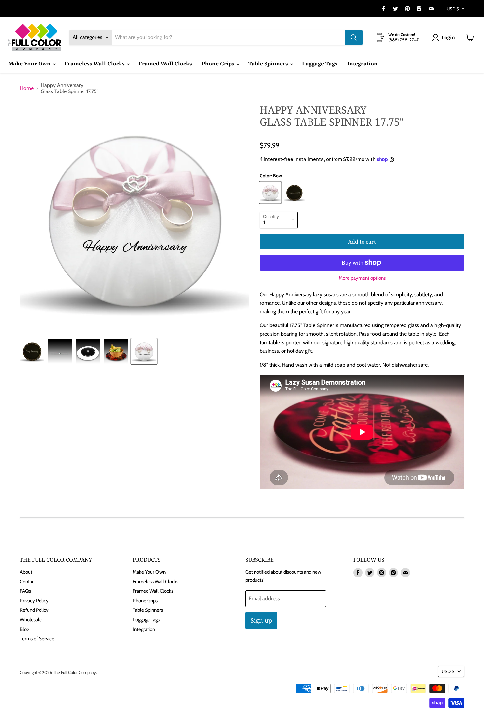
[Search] (354, 37)
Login (448, 37)
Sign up (261, 620)
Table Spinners (268, 63)
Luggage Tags (319, 63)
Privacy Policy (34, 601)
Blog (24, 629)
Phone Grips (219, 63)
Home (27, 88)
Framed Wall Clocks (165, 63)
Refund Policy (34, 610)
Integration (362, 63)
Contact (28, 581)
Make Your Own (30, 63)
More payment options (362, 278)
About (26, 572)
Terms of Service (37, 639)
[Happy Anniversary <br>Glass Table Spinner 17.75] (32, 351)
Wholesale (31, 620)
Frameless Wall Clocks (95, 63)
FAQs (25, 591)
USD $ (453, 8)
